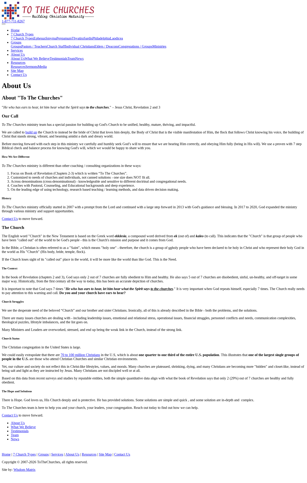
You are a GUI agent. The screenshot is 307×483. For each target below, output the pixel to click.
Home (15, 30)
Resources (18, 62)
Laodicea (116, 38)
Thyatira (78, 38)
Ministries (159, 46)
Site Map (17, 71)
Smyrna (50, 38)
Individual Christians (79, 46)
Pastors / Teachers (34, 46)
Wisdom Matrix (24, 470)
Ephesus (39, 38)
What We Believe (37, 58)
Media (42, 67)
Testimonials (58, 58)
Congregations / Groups (135, 46)
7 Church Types (22, 34)
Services (17, 50)
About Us (18, 54)
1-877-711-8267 (13, 21)
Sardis (88, 38)
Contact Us (19, 75)
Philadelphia (101, 38)
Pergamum (64, 38)
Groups (16, 42)
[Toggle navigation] (3, 24)
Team (71, 58)
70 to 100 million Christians (80, 355)
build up (31, 132)
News (79, 58)
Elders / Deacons (106, 46)
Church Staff (56, 46)
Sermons (31, 67)
